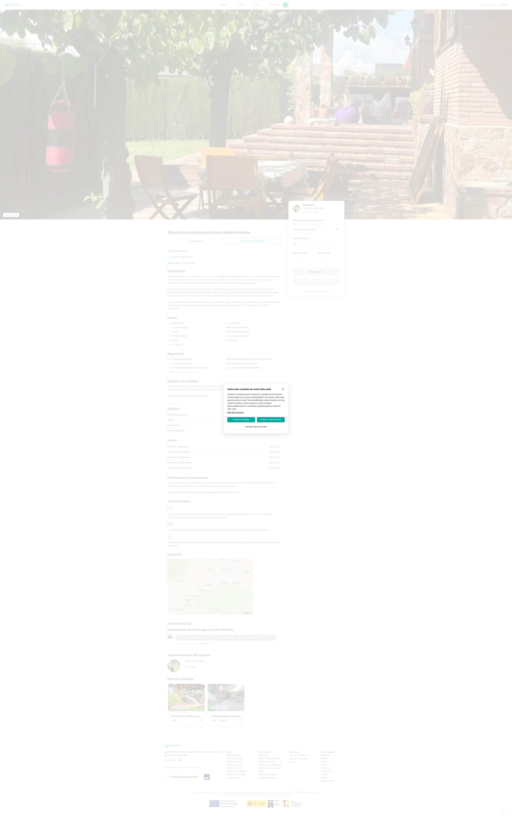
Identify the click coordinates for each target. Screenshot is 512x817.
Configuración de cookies (256, 427)
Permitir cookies (241, 419)
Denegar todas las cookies (270, 420)
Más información (235, 412)
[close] (283, 389)
